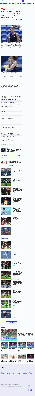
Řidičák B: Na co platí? (31, 372)
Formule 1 (13, 373)
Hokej (15, 3)
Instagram (29, 384)
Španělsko (14, 290)
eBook (17, 19)
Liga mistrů (14, 187)
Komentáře (3, 327)
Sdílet (20, 19)
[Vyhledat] (23, 1)
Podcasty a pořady (29, 3)
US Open (14, 197)
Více (33, 3)
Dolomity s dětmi (25, 374)
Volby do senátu (3, 373)
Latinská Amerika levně (25, 373)
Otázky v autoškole (30, 373)
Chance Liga (14, 300)
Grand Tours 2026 (8, 374)
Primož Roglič (8, 373)
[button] (11, 33)
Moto (20, 3)
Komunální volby (3, 374)
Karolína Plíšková (9, 157)
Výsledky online (24, 3)
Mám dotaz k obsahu (30, 389)
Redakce (29, 382)
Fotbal (13, 3)
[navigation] (0, 0)
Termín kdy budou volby (3, 372)
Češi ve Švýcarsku (25, 372)
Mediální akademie (30, 390)
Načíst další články (11, 322)
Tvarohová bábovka (20, 372)
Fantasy (10, 3)
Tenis (18, 3)
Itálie (13, 280)
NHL (12, 374)
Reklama (29, 386)
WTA (12, 157)
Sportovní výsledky (15, 217)
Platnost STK (30, 374)
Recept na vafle (19, 373)
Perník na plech (19, 374)
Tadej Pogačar (8, 372)
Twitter (29, 385)
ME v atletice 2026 (14, 372)
